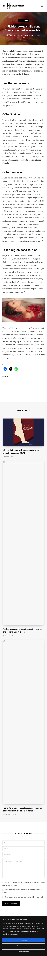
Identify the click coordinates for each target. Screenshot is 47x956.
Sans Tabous (23, 20)
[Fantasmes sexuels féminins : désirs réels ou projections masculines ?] (23, 543)
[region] (23, 936)
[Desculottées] (16, 6)
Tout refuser (23, 952)
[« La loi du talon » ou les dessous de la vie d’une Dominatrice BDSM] (23, 432)
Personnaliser (23, 946)
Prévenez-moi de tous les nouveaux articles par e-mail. (24, 897)
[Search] (41, 6)
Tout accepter (23, 940)
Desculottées (14, 35)
